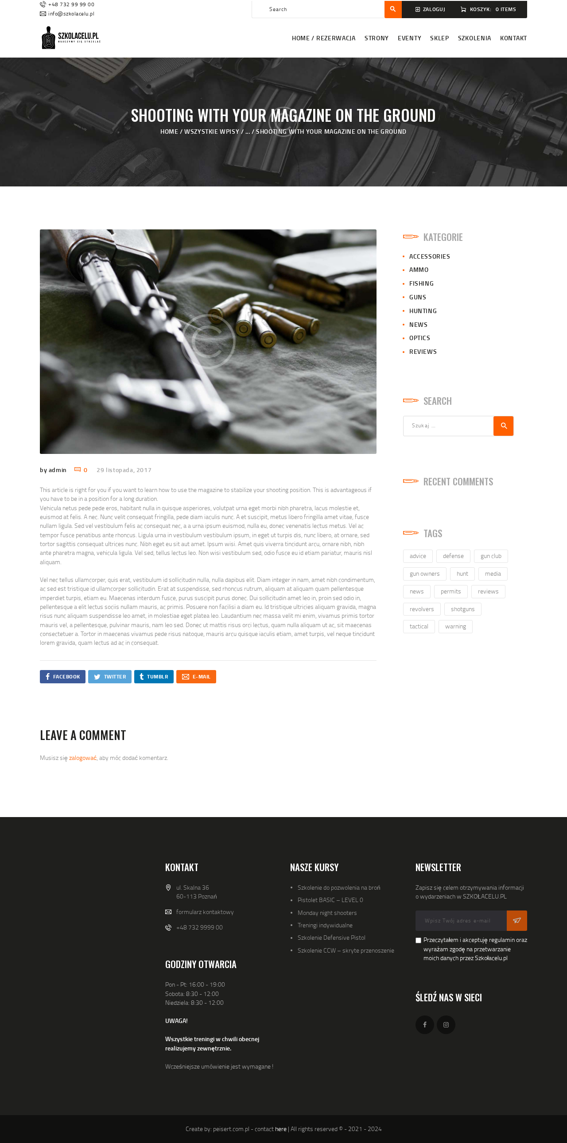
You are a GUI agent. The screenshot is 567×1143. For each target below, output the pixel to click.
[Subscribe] (517, 921)
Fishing (421, 283)
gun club (491, 555)
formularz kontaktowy (205, 911)
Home (169, 131)
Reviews (423, 351)
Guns (417, 297)
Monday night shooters (327, 912)
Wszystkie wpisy (211, 131)
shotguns (463, 608)
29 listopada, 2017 (124, 469)
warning (455, 626)
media (493, 573)
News (418, 324)
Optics (420, 337)
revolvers (422, 608)
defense (453, 555)
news (417, 591)
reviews (488, 591)
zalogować (83, 757)
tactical (419, 626)
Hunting (423, 310)
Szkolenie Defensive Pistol (331, 937)
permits (451, 591)
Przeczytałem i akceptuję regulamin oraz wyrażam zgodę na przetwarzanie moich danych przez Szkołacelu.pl (475, 948)
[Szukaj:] (458, 425)
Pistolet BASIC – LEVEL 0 (330, 899)
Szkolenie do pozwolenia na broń (339, 887)
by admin (54, 469)
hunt (462, 573)
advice (418, 555)
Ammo (418, 269)
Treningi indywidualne (325, 925)
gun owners (425, 573)
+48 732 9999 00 (199, 927)
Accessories (429, 256)
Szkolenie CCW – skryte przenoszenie (346, 950)
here (281, 1128)
